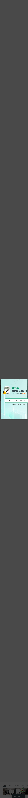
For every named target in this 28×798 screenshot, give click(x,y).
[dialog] (14, 399)
